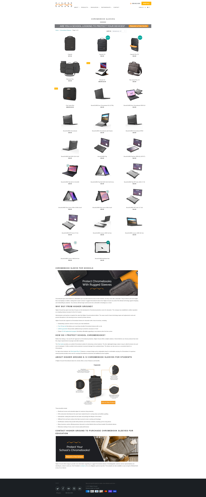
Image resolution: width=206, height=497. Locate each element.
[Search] (145, 7)
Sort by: (109, 31)
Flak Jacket (61, 344)
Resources (95, 7)
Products (85, 7)
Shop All (146, 3)
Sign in (141, 7)
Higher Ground (93, 486)
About (76, 7)
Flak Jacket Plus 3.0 (76, 351)
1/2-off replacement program (69, 331)
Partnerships (106, 7)
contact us (83, 465)
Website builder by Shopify (92, 488)
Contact (116, 7)
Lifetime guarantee (63, 328)
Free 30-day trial (62, 326)
